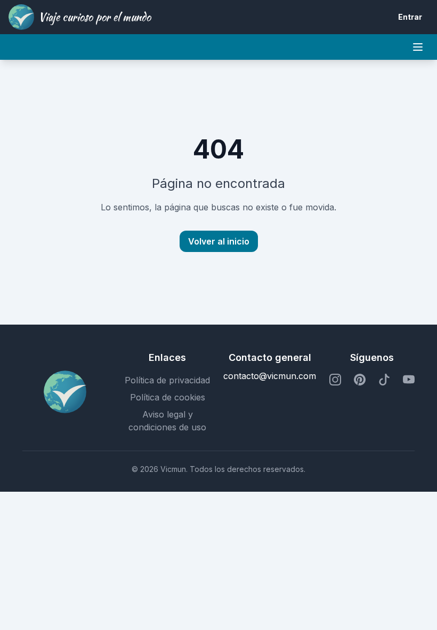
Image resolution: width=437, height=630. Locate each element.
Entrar (410, 16)
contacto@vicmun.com (269, 376)
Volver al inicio (218, 241)
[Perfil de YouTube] (409, 380)
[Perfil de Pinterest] (360, 380)
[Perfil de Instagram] (335, 380)
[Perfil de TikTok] (384, 380)
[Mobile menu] (417, 47)
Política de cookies (167, 397)
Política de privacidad (167, 380)
